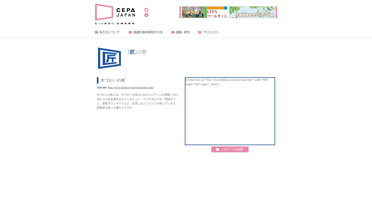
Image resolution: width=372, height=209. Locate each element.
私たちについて (107, 32)
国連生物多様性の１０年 (146, 32)
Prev (180, 12)
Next (276, 12)
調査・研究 (180, 32)
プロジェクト (208, 32)
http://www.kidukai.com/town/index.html (130, 87)
